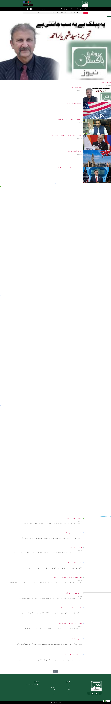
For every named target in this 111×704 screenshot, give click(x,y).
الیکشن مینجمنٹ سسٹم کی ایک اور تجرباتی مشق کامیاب (75, 547)
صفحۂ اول (86, 9)
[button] (27, 9)
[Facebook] (24, 2)
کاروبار (57, 9)
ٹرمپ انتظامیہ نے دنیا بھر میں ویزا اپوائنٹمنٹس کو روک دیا (33, 12)
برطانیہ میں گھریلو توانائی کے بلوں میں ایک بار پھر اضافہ (75, 151)
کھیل (61, 9)
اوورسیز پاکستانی (66, 9)
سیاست (69, 694)
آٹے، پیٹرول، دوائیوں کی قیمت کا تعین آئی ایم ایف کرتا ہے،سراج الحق (73, 655)
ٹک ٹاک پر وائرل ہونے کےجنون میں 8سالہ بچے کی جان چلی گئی (73, 518)
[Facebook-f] (100, 693)
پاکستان (77, 9)
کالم (38, 9)
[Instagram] (30, 2)
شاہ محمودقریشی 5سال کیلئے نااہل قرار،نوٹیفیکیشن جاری (75, 639)
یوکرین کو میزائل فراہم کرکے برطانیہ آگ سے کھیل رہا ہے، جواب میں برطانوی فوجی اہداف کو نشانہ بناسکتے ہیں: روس (72, 12)
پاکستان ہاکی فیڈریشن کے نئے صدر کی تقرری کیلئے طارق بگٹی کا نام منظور (73, 593)
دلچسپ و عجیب (43, 9)
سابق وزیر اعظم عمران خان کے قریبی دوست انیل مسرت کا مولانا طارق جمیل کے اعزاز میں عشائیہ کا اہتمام (68, 577)
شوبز (53, 9)
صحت (54, 694)
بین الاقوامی (72, 9)
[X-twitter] (26, 2)
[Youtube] (28, 2)
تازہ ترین (81, 9)
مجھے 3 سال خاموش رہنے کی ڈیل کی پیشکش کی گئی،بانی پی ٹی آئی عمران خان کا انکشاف (71, 608)
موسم (54, 689)
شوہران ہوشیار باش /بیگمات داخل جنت (106, 82)
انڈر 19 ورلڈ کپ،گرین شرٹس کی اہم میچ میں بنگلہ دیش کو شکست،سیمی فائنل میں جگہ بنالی (70, 623)
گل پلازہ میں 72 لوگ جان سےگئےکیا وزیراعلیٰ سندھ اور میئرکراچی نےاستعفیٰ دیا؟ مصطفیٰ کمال (50, 12)
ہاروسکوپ (49, 9)
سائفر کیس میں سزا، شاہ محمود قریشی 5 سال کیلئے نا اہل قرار (75, 563)
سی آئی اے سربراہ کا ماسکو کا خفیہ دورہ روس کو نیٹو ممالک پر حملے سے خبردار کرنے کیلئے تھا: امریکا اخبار (69, 168)
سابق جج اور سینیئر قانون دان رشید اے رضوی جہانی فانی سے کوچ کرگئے (73, 533)
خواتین (35, 9)
